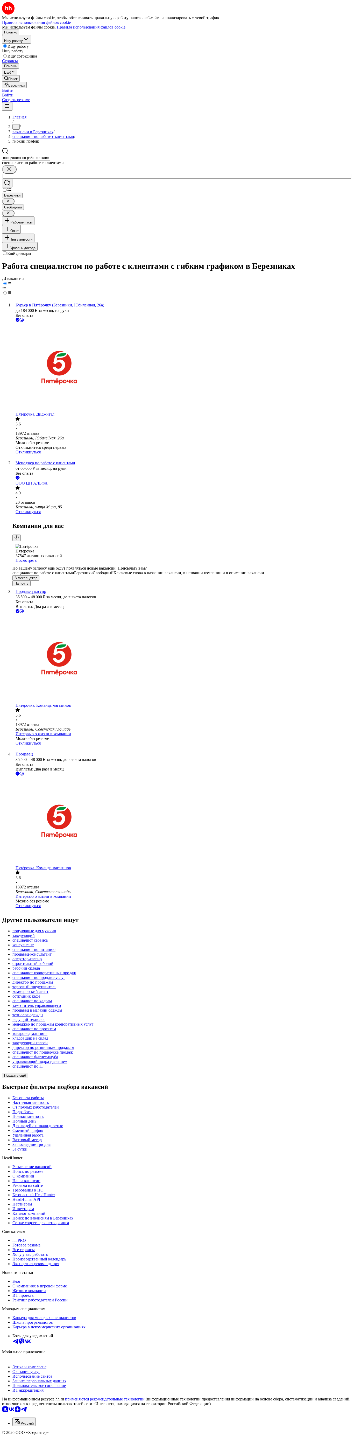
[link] (11, 78)
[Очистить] (9, 169)
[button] (7, 90)
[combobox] (26, 157)
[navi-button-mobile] (7, 106)
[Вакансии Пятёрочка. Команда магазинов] (182, 658)
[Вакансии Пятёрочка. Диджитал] (182, 367)
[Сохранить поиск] (7, 183)
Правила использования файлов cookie (91, 27)
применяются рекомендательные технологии (105, 1399)
